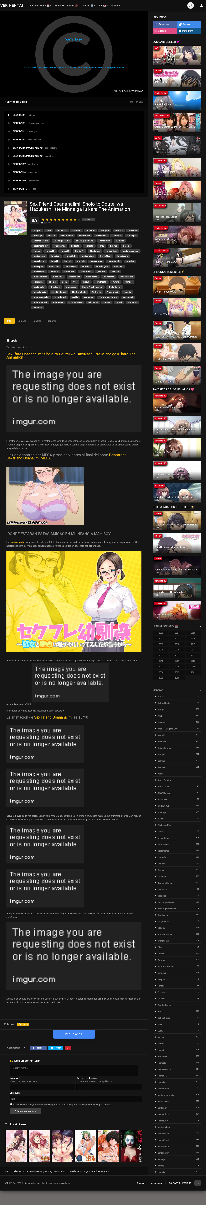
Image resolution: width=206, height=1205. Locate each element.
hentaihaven (39, 261)
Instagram (187, 30)
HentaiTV (118, 266)
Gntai (101, 246)
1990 (177, 678)
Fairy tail (161, 979)
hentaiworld (39, 272)
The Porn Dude (79, 292)
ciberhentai (84, 236)
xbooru (107, 302)
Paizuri (86, 282)
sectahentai (39, 287)
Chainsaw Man (164, 825)
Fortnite (161, 992)
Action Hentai (164, 703)
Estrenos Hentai (165, 966)
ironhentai (69, 272)
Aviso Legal (156, 1183)
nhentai (52, 282)
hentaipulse (70, 266)
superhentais (40, 292)
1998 (161, 678)
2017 (193, 644)
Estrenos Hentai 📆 (40, 5)
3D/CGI (161, 696)
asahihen (133, 230)
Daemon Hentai (41, 241)
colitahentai (101, 236)
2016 (161, 650)
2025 (161, 633)
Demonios (162, 889)
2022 (161, 638)
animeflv (76, 230)
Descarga (23, 1024)
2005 (193, 666)
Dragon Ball (163, 921)
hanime (113, 246)
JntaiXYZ (115, 272)
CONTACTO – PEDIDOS (180, 1183)
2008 (193, 661)
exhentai (89, 246)
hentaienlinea (88, 256)
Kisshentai (58, 277)
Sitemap (141, 1183)
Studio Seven (114, 287)
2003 (177, 672)
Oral (75, 282)
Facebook (164, 24)
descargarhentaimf (84, 241)
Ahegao (37, 230)
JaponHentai (85, 272)
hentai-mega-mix (130, 251)
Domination (104, 241)
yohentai (38, 308)
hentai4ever (39, 256)
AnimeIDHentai (165, 748)
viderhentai (58, 302)
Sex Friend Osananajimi (53, 717)
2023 (193, 633)
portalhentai (100, 282)
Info (9, 321)
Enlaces (22, 321)
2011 (193, 655)
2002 (193, 672)
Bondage (38, 236)
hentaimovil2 (114, 261)
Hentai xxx (95, 251)
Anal (49, 230)
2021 (177, 638)
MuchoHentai (126, 277)
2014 (193, 650)
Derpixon (162, 896)
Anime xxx (61, 230)
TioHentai (96, 292)
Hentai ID (65, 251)
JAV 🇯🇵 (102, 5)
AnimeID (90, 230)
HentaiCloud (163, 1114)
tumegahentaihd (41, 297)
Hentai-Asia (111, 251)
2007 (161, 666)
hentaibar (55, 256)
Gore (160, 1024)
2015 (177, 650)
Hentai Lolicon (164, 1069)
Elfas (160, 947)
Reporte (51, 321)
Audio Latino (163, 786)
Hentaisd (86, 266)
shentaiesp (71, 287)
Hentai (37, 251)
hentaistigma (102, 266)
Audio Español (164, 780)
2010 (161, 661)
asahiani (118, 230)
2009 (177, 661)
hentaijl (67, 261)
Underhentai (60, 297)
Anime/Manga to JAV (168, 729)
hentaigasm (122, 256)
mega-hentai (91, 277)
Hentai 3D (50, 251)
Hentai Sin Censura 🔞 (66, 5)
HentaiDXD (70, 256)
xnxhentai (132, 302)
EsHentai (75, 246)
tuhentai (127, 292)
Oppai (64, 282)
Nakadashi (38, 282)
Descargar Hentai (62, 241)
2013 (161, 655)
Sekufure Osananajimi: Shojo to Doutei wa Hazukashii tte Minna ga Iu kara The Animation (70, 356)
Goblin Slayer (164, 1018)
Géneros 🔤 (87, 5)
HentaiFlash (105, 256)
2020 (193, 638)
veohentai (88, 297)
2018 (177, 644)
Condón (161, 864)
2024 (177, 633)
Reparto (37, 321)
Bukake (51, 236)
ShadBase (55, 287)
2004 (161, 672)
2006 (177, 666)
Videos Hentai (40, 302)
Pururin (115, 282)
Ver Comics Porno (108, 297)
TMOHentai (112, 292)
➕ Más (114, 5)
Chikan (161, 831)
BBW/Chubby (164, 793)
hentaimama (96, 261)
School (128, 282)
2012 (177, 655)
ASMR (160, 774)
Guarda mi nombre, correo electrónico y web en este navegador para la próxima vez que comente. (62, 1104)
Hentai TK (79, 251)
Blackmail (162, 799)
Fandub (161, 986)
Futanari (161, 998)
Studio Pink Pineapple (92, 287)
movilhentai (108, 277)
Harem (126, 246)
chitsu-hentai (67, 236)
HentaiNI (130, 261)
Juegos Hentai (40, 277)
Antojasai (105, 230)
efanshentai (59, 246)
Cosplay (161, 870)
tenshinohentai (59, 292)
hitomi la (54, 272)
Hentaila (80, 261)
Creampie (131, 236)
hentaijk (54, 261)
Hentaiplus (54, 266)
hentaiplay (38, 266)
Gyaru (160, 1031)
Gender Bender (165, 1005)
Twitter (186, 24)
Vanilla (75, 297)
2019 (161, 644)
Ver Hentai (128, 297)
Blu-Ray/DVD (164, 806)
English (161, 953)
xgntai (119, 302)
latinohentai (74, 277)
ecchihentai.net (41, 246)
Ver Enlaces (73, 1034)
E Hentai (120, 241)
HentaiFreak (163, 1140)
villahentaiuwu (75, 302)
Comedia (116, 236)
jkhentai (101, 272)
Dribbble (162, 30)
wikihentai (93, 302)
